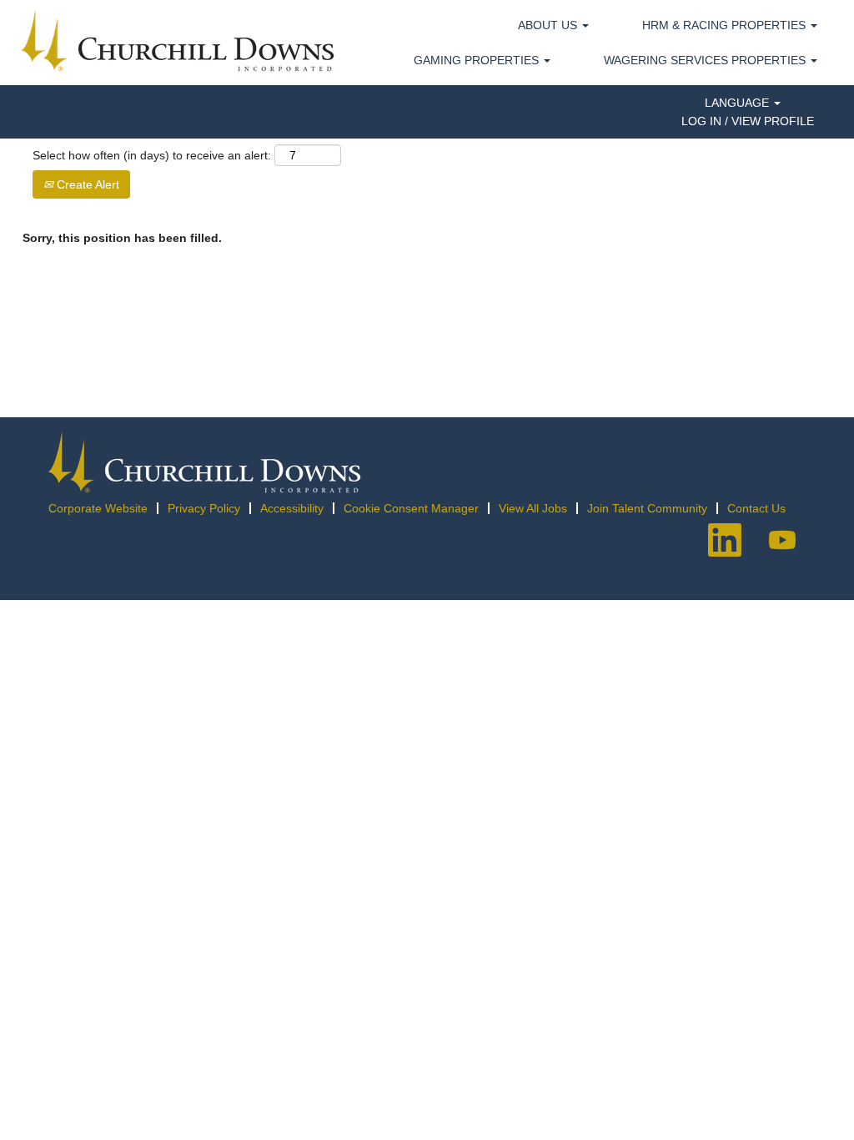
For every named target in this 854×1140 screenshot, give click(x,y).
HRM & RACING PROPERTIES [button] (725, 25)
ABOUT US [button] (549, 25)
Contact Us (756, 508)
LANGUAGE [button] (738, 102)
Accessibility (292, 508)
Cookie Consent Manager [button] (411, 508)
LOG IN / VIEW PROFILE (747, 121)
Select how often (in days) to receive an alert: (152, 155)
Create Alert (86, 184)
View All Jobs (533, 508)
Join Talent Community (647, 508)
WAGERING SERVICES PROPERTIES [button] (706, 60)
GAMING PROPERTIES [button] (478, 60)
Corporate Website (98, 508)
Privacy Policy (204, 508)
